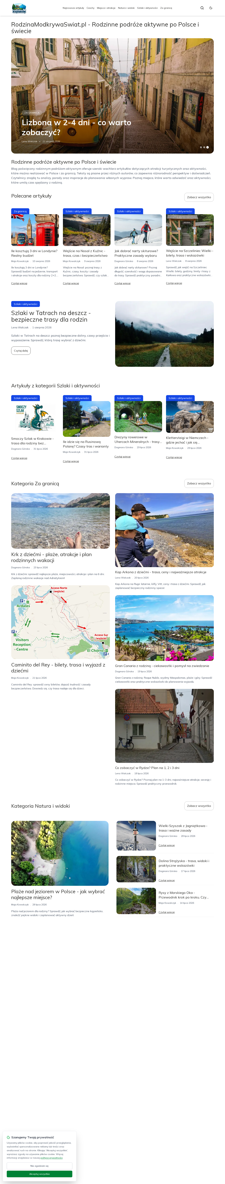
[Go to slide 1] (201, 147)
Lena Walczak (29, 141)
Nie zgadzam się (39, 1165)
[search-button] (202, 8)
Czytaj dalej (21, 350)
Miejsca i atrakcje (106, 7)
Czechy (90, 7)
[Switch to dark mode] (211, 8)
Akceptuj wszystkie (39, 1173)
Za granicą (166, 7)
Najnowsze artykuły (73, 7)
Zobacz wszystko (199, 197)
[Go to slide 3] (207, 147)
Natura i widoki (126, 7)
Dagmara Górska (123, 261)
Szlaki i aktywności (147, 7)
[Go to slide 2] (204, 147)
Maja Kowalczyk (20, 261)
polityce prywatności (52, 1157)
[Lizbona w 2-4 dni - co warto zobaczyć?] (112, 96)
